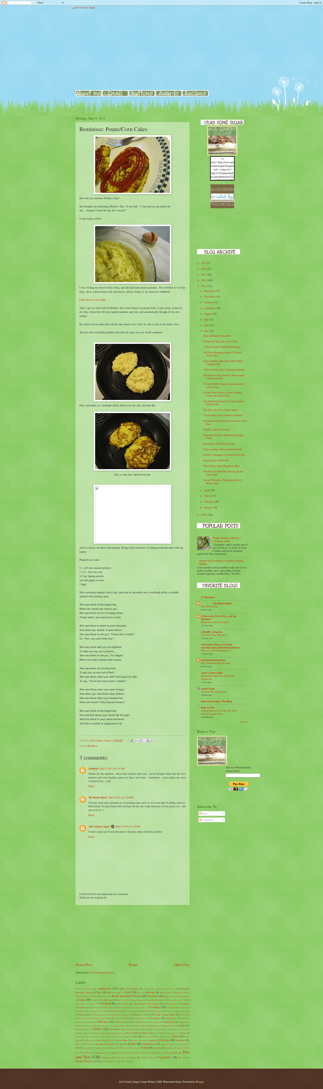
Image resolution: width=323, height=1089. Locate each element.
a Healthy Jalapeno (211, 632)
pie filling (125, 1036)
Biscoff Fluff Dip (209, 606)
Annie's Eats (208, 689)
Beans (118, 992)
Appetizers (104, 988)
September (210, 308)
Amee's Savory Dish (212, 673)
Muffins (97, 1029)
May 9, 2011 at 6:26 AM (112, 768)
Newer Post (84, 964)
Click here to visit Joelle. (92, 299)
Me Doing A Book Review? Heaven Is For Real (225, 422)
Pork (175, 1036)
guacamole (89, 1022)
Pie (103, 1036)
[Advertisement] (132, 933)
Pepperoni (173, 1033)
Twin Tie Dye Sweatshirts (214, 691)
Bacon (172, 988)
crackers (182, 1007)
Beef (127, 992)
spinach (157, 1047)
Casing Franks (136, 999)
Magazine (105, 1025)
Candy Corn (121, 999)
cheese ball (181, 999)
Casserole (150, 999)
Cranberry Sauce (96, 1011)
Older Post (182, 964)
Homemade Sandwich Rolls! (215, 622)
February (209, 501)
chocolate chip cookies (148, 1003)
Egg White (115, 1014)
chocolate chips (169, 1003)
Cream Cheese (114, 1011)
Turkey (133, 1057)
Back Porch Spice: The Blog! (217, 701)
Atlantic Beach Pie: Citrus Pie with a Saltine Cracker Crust (219, 712)
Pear (154, 1033)
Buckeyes (168, 996)
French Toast (184, 1014)
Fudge (116, 1018)
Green (78, 1022)
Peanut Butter (142, 1032)
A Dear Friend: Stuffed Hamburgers (222, 347)
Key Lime (144, 1022)
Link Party (168, 1022)
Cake (82, 1000)
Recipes (180, 1040)
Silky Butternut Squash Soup (215, 663)
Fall (134, 1014)
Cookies (155, 1007)
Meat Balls (153, 1025)
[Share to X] (144, 741)
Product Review (138, 1040)
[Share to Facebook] (148, 741)
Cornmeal (171, 1007)
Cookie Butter (123, 1007)
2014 (204, 269)
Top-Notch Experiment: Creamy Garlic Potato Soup (223, 402)
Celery (161, 999)
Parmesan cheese (116, 1033)
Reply (91, 786)
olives (89, 1033)
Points (165, 1036)
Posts (204, 813)
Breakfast (92, 746)
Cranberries (80, 1011)
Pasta (129, 1032)
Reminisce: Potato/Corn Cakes (219, 443)
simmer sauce (101, 1047)
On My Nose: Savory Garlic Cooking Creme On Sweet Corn (222, 394)
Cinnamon (83, 1007)
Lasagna (155, 1022)
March (208, 496)
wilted (119, 1061)
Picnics (78, 1036)
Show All (243, 721)
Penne (162, 1033)
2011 (204, 286)
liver (81, 1025)
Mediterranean (168, 1025)
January (208, 507)
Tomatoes (106, 1057)
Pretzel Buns (121, 1040)
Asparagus (160, 988)
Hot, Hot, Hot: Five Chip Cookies (220, 410)
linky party (185, 1022)
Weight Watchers (84, 1061)
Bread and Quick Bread (126, 996)
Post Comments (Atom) (102, 972)
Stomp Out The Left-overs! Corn (220, 341)
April (207, 490)
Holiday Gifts (120, 1022)
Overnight (100, 1033)
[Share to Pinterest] (151, 741)
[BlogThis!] (141, 741)
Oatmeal (174, 1029)
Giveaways (171, 1018)
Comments (207, 820)
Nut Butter (162, 1029)
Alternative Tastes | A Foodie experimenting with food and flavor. (220, 646)
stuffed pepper (102, 1052)
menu (181, 1025)
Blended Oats (180, 992)
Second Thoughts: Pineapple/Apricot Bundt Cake (222, 481)
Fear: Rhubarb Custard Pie (217, 336)
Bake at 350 (207, 707)
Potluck (108, 1040)
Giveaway (154, 1018)
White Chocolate (106, 1061)
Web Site (182, 1057)
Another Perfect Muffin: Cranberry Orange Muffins (221, 562)
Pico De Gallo (92, 1036)
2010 (204, 514)
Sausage (182, 1044)
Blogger (200, 1081)
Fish (148, 1014)
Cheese (170, 999)
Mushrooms (115, 1029)
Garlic (127, 1018)
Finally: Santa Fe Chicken (216, 429)
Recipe (165, 1040)
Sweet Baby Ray (154, 1052)
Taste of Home (171, 1052)
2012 (204, 280)
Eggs (126, 1014)
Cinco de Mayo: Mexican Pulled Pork (222, 449)
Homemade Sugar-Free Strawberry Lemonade (218, 677)
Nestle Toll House (133, 1029)
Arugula (147, 988)
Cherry (92, 1003)
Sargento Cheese (168, 1044)
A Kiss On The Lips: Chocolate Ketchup (224, 369)
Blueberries (102, 996)
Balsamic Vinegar (84, 992)
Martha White (139, 1025)
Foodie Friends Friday (164, 1014)
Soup (144, 1047)
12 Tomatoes (208, 597)
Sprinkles (169, 1047)
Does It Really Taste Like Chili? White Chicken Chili (223, 362)
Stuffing (115, 1052)
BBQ (109, 992)
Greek (183, 1018)
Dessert (82, 1014)
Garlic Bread (139, 1018)
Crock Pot (144, 1011)
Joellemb (93, 768)
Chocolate (128, 1003)
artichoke (134, 988)
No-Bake (149, 1029)
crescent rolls (130, 1011)
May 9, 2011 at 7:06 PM (121, 797)
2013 (78, 988)
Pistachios (146, 1036)
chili (118, 1003)
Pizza (157, 1036)
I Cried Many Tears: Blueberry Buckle (223, 415)
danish (187, 1011)
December (210, 291)
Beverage (150, 992)
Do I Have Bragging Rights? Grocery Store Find (222, 354)
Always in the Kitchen (213, 660)
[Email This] (137, 741)
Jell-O (133, 1021)
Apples (122, 988)
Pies (135, 1036)
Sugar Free (127, 1052)
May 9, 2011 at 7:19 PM (128, 826)
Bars (99, 992)
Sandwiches (148, 1044)
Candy (94, 999)
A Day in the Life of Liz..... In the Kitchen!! (218, 617)
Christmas (185, 1003)
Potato (98, 1040)
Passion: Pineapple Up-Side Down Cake (224, 454)
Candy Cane (106, 999)
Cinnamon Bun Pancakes (213, 634)
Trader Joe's (120, 1057)
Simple (113, 1047)
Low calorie (92, 1025)
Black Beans (165, 992)
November (210, 296)
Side (78, 1047)
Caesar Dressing (183, 996)
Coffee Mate (108, 1007)
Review (89, 1044)
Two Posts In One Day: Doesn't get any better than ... (223, 473)
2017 (204, 263)
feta (141, 1014)
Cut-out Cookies (173, 1011)
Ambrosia (89, 988)
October (208, 302)
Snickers (133, 1047)
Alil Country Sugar (99, 826)
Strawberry (87, 1052)
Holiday (103, 1022)
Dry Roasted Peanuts (98, 1014)
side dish (87, 1047)
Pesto (183, 1032)
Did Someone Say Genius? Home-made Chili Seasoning (223, 376)
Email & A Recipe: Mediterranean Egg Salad (223, 436)
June (207, 325)
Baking (182, 988)
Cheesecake (80, 1003)
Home (133, 964)
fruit (108, 1018)
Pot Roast (88, 1040)
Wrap (128, 1061)
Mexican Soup (82, 1029)
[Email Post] (130, 740)
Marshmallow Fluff (121, 1025)
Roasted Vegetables (105, 1043)
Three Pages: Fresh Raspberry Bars (221, 466)
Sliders (123, 1047)
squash (180, 1047)
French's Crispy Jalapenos (90, 1018)
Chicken (104, 1003)
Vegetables (164, 1057)
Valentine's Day (147, 1057)
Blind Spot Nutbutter (85, 996)
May (207, 331)
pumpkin (153, 1040)
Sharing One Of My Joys (216, 460)
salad (121, 1043)
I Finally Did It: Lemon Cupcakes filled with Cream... (223, 385)
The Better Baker (97, 797)
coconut (95, 1007)
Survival (139, 1052)
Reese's (78, 1044)
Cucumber (157, 1011)
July (206, 319)
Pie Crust (113, 1036)
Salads (132, 1044)
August (208, 313)
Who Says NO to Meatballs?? (215, 650)
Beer (139, 992)
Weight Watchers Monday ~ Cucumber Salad (227, 539)
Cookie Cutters (139, 1007)
